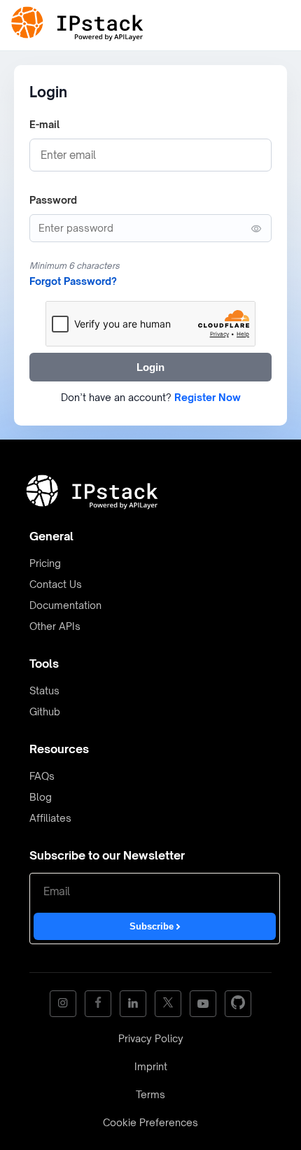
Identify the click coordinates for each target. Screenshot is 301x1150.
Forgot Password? (73, 281)
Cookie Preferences (150, 1122)
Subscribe (153, 926)
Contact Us (55, 584)
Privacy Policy (150, 1038)
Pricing (45, 563)
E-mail (44, 124)
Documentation (65, 605)
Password (53, 200)
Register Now (207, 397)
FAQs (42, 776)
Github (44, 711)
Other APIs (54, 626)
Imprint (150, 1066)
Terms (150, 1094)
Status (44, 690)
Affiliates (50, 818)
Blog (40, 797)
